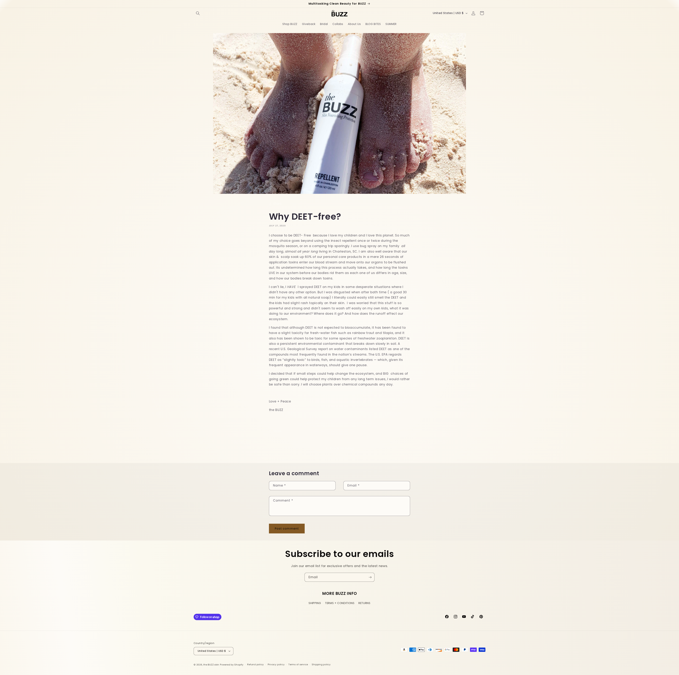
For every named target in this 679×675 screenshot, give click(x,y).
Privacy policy (276, 664)
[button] (198, 13)
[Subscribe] (370, 577)
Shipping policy (321, 664)
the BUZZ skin (211, 664)
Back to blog (342, 448)
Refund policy (255, 664)
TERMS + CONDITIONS (340, 603)
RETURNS (364, 603)
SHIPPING (315, 603)
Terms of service (298, 664)
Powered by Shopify (231, 664)
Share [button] (277, 203)
